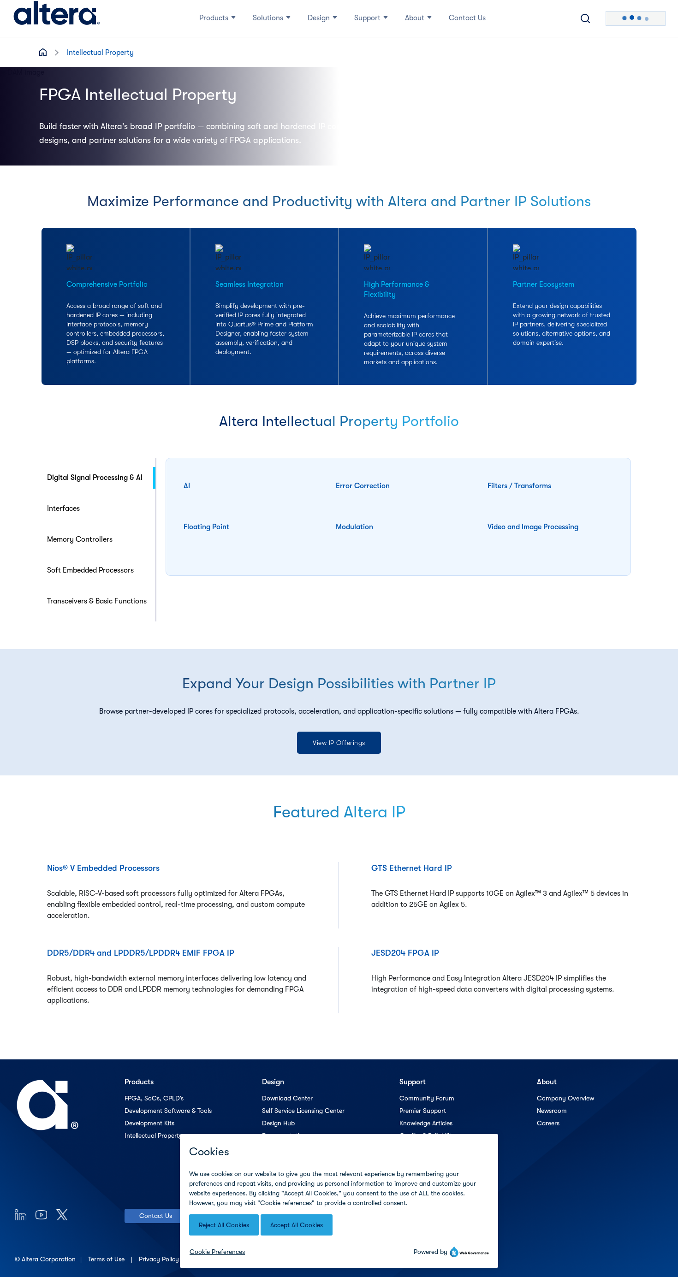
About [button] (414, 18)
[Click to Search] (585, 18)
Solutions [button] (268, 18)
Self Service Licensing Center (303, 1110)
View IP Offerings (339, 742)
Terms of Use (107, 1259)
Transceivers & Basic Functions (97, 601)
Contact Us (155, 1215)
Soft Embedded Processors (90, 570)
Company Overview (565, 1098)
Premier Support (422, 1110)
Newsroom (552, 1110)
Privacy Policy (160, 1259)
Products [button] (213, 18)
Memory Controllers (80, 539)
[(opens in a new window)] (20, 1214)
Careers (548, 1123)
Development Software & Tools (168, 1110)
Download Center (287, 1098)
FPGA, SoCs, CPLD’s (154, 1098)
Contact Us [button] (467, 18)
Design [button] (319, 18)
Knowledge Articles (425, 1123)
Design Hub (278, 1123)
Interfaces (63, 508)
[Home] (56, 18)
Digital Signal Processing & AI (95, 477)
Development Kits (149, 1123)
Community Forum (426, 1098)
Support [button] (367, 18)
